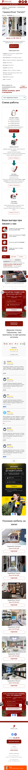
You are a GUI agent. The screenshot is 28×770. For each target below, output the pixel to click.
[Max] (15, 514)
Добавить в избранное (14, 753)
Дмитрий (9, 444)
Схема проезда (14, 750)
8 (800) (14, 738)
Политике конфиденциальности (14, 313)
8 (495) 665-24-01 (14, 123)
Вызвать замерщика (14, 158)
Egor (8, 394)
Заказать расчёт (14, 46)
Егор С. (8, 411)
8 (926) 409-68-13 (14, 125)
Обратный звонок (14, 741)
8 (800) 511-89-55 (15, 121)
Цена (4, 256)
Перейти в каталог (14, 212)
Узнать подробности (23, 87)
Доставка (13, 256)
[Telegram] (13, 514)
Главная (4, 7)
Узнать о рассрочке (14, 185)
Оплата (21, 256)
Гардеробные (12, 7)
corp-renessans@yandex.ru (14, 744)
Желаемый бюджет (15, 304)
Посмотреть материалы (14, 324)
